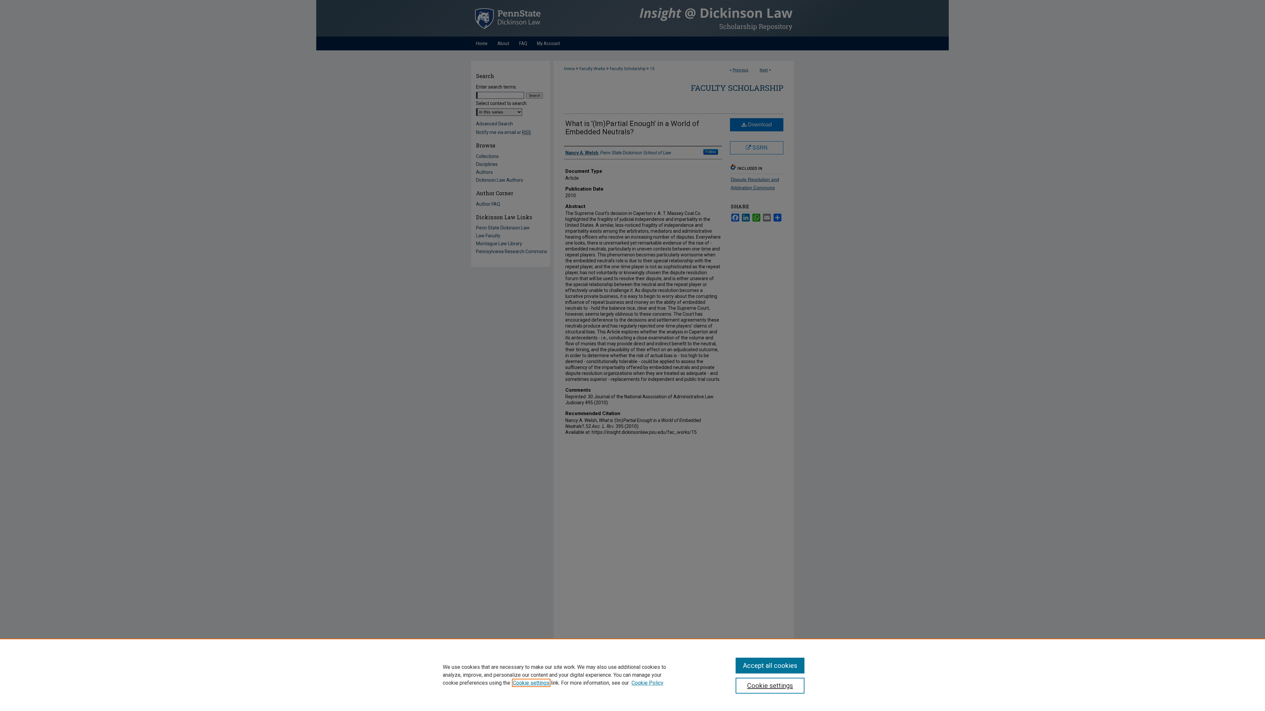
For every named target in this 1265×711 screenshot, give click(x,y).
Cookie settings (531, 683)
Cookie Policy (647, 683)
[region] (632, 675)
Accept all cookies (770, 666)
